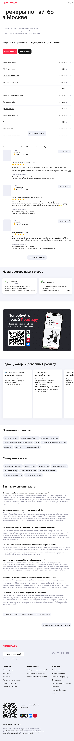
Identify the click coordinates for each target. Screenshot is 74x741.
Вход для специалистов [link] (36, 673)
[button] (64, 151)
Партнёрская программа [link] (61, 683)
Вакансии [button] (55, 687)
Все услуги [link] (7, 673)
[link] (10, 51)
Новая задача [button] (8, 670)
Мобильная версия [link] (10, 687)
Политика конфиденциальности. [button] (22, 733)
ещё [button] (33, 290)
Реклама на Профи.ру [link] (60, 677)
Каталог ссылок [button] (8, 683)
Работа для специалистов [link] (37, 677)
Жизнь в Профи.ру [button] (59, 690)
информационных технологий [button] (13, 730)
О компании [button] (56, 670)
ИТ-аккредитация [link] (58, 673)
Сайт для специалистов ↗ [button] (37, 670)
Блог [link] (53, 693)
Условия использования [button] (12, 680)
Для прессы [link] (56, 680)
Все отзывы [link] (7, 677)
